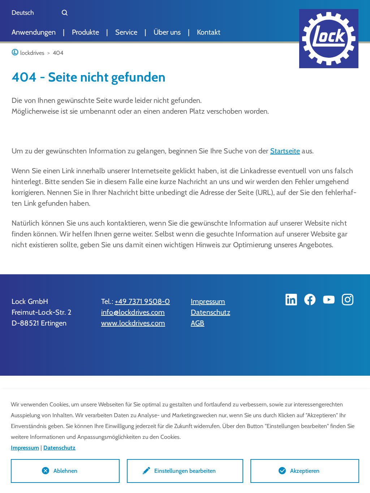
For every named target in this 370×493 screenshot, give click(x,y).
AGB (197, 323)
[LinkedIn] (291, 299)
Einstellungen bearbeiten (185, 470)
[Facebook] (310, 299)
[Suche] (64, 12)
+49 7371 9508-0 (142, 301)
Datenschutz (210, 312)
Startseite (285, 151)
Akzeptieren (304, 470)
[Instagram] (347, 299)
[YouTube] (328, 299)
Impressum (208, 301)
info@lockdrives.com (133, 312)
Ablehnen (65, 470)
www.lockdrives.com (133, 323)
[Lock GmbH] (328, 38)
